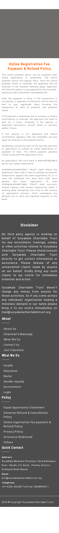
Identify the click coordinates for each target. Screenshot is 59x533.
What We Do (12, 339)
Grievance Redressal (18, 437)
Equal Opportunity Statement (24, 407)
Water (8, 376)
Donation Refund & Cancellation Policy (26, 414)
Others (8, 442)
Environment (12, 386)
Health (8, 365)
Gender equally (14, 381)
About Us (10, 328)
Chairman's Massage (18, 334)
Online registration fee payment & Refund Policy (27, 424)
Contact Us (11, 344)
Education (11, 370)
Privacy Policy (13, 431)
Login (7, 392)
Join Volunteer (14, 350)
